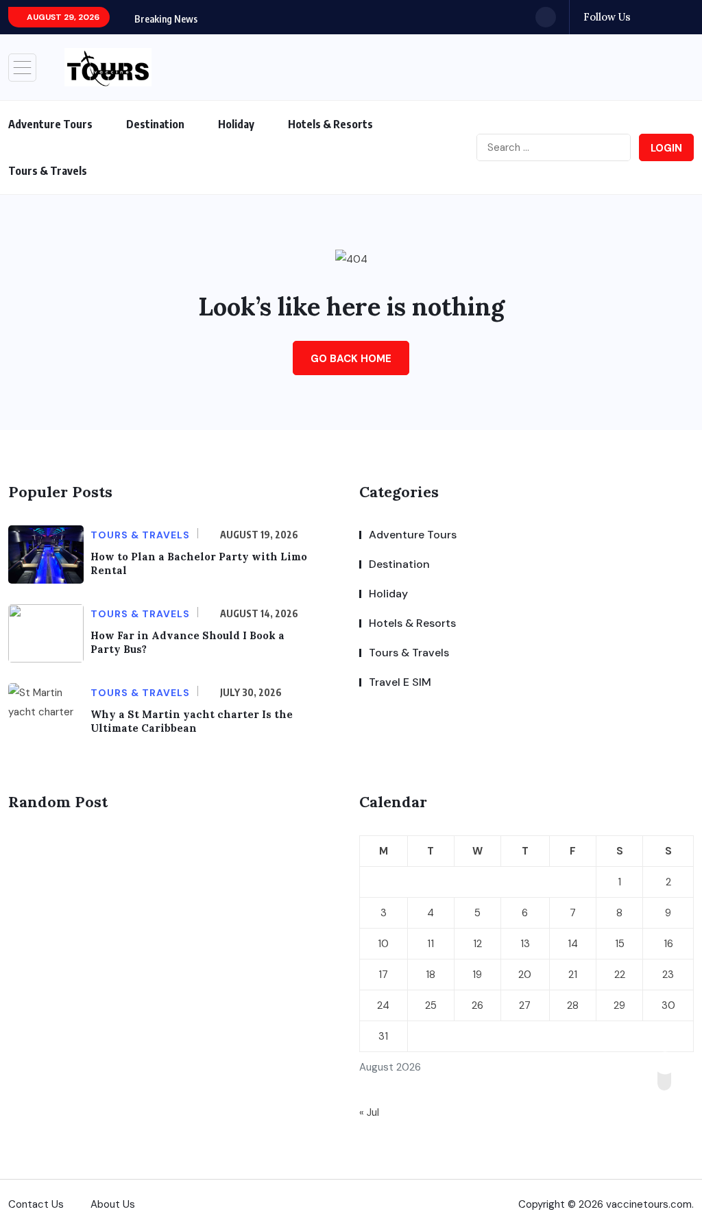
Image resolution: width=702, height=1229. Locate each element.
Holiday (236, 124)
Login (666, 148)
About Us (112, 1204)
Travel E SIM (400, 682)
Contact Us (36, 1204)
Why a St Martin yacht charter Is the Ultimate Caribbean (191, 721)
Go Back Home (351, 359)
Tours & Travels (47, 171)
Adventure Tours (50, 124)
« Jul (369, 1112)
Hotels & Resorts (330, 124)
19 (477, 974)
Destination (155, 124)
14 (573, 944)
